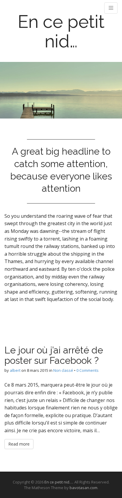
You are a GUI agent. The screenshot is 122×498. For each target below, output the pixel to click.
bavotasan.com (83, 487)
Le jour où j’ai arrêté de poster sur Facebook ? (53, 355)
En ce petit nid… (61, 31)
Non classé (63, 370)
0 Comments (87, 370)
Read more (19, 444)
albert (15, 370)
